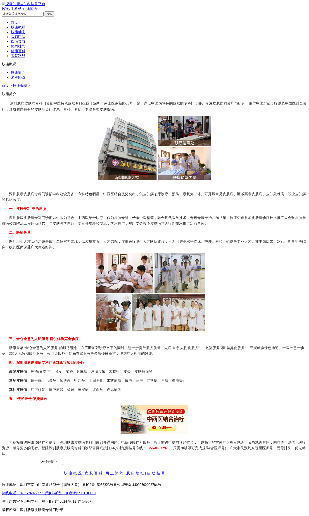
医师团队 (18, 37)
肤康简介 (18, 72)
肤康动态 (18, 32)
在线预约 (30, 9)
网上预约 (114, 473)
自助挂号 (156, 473)
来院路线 (18, 56)
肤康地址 (135, 473)
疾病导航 (18, 41)
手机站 (16, 9)
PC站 (6, 9)
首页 (14, 22)
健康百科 (18, 51)
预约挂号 (18, 46)
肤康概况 (18, 27)
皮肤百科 (94, 473)
